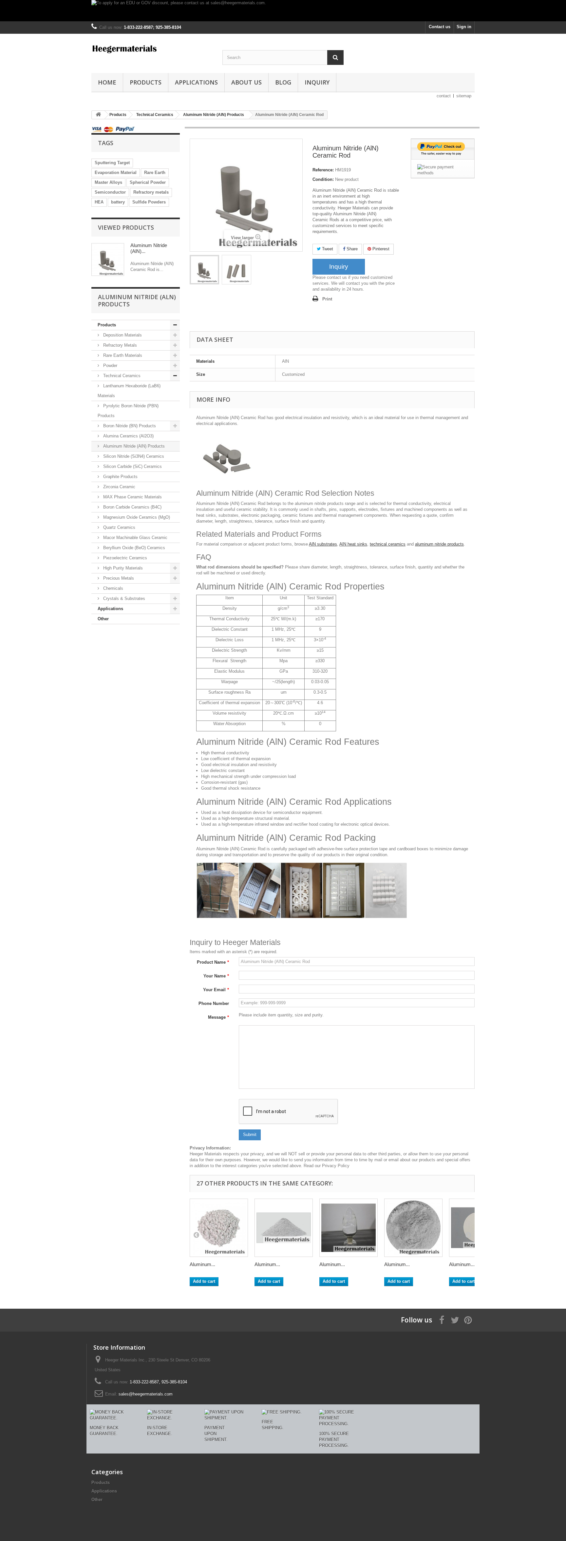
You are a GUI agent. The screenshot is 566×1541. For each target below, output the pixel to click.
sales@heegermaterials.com (146, 1394)
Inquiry (317, 82)
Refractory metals (151, 192)
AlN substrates (323, 544)
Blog (283, 82)
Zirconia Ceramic (118, 486)
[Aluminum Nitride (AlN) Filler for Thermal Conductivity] (413, 1228)
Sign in (464, 26)
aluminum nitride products (439, 544)
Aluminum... (202, 1264)
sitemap (463, 95)
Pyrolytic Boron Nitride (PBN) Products (128, 410)
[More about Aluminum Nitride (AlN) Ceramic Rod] (107, 259)
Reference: (323, 169)
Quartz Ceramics (118, 527)
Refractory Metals (119, 345)
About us (246, 82)
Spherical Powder (148, 182)
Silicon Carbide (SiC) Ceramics (132, 466)
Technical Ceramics (121, 375)
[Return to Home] (98, 115)
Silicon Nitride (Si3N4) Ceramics (133, 456)
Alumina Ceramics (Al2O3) (128, 435)
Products (145, 82)
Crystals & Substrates (123, 598)
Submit (249, 1134)
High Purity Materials (122, 568)
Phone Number (213, 1003)
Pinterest (380, 248)
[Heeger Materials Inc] (152, 48)
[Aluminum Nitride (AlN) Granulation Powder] (348, 1228)
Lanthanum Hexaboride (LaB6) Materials (129, 390)
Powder (109, 365)
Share (351, 248)
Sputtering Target (112, 162)
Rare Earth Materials (122, 355)
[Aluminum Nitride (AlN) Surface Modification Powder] (219, 1228)
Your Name (216, 975)
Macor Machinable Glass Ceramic (134, 537)
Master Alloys (108, 182)
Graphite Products (120, 476)
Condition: (323, 179)
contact (444, 95)
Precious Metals (118, 578)
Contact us (439, 26)
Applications (196, 82)
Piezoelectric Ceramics (124, 557)
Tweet (327, 248)
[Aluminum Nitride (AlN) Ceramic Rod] (204, 269)
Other (103, 618)
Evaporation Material (116, 172)
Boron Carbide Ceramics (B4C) (131, 507)
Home (107, 82)
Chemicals (112, 588)
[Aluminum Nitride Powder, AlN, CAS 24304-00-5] (284, 1228)
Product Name (213, 962)
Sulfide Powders (149, 202)
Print (327, 299)
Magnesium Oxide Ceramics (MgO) (136, 517)
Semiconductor (110, 192)
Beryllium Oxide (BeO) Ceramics (133, 547)
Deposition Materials (122, 335)
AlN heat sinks (353, 544)
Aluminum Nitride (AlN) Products (133, 446)
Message (218, 1017)
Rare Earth (154, 172)
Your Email (216, 989)
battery (118, 202)
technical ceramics (388, 544)
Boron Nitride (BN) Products (129, 425)
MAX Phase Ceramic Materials (132, 496)
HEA (99, 202)
